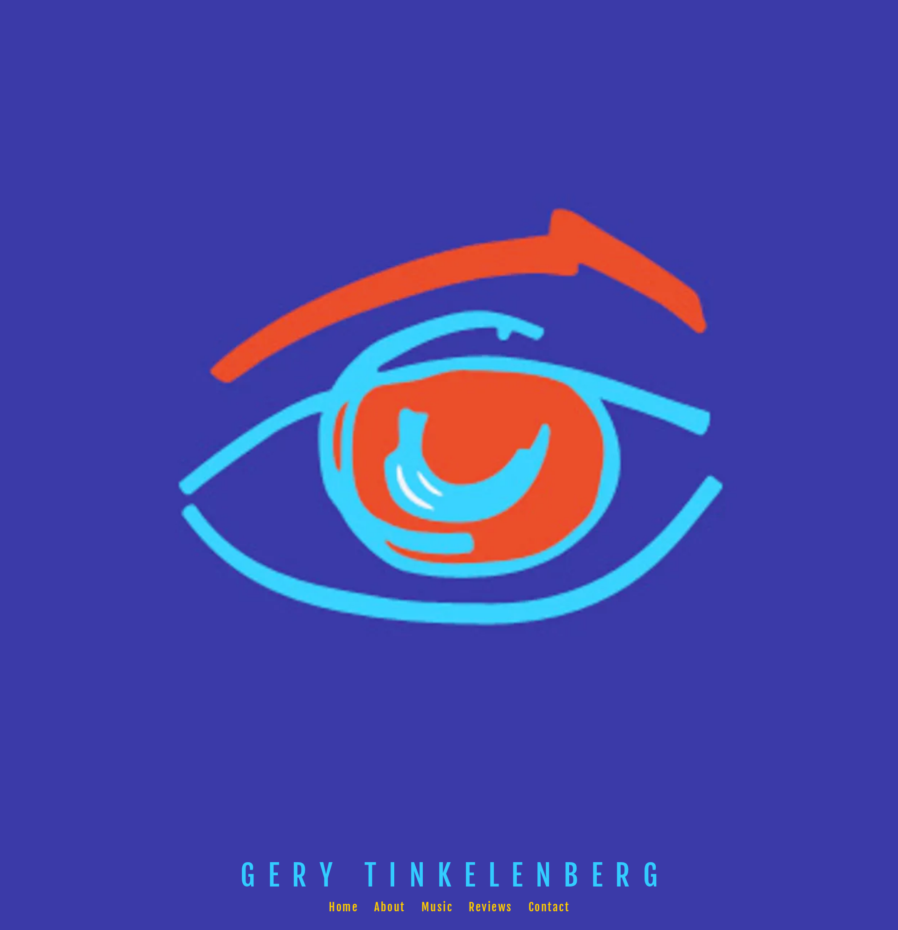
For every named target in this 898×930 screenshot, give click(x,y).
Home (343, 907)
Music (437, 907)
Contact (549, 907)
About (390, 907)
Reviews (491, 907)
